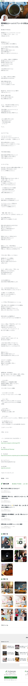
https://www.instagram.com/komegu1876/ (10, 443)
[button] (10, 677)
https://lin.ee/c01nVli (5, 468)
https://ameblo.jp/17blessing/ (7, 449)
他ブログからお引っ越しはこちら (10, 679)
